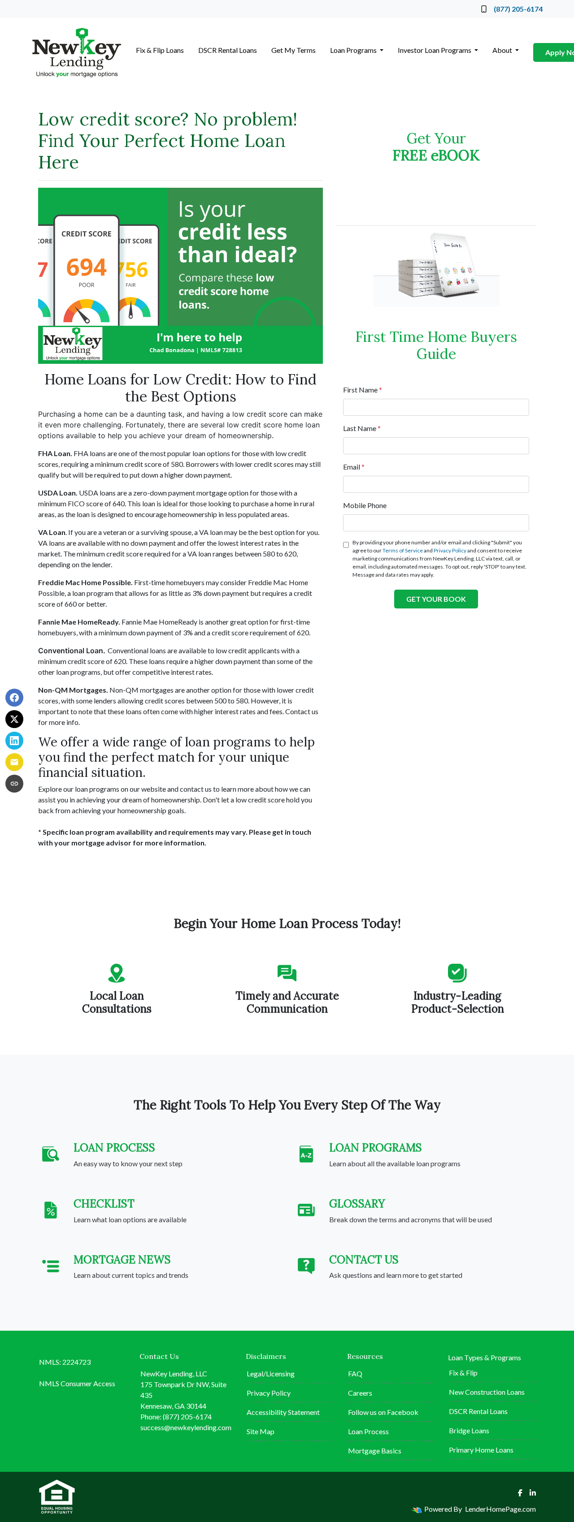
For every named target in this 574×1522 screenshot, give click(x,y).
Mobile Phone (365, 505)
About (502, 50)
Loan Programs (354, 50)
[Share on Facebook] (14, 698)
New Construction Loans (487, 1392)
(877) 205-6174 (518, 8)
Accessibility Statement (283, 1412)
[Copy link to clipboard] (14, 784)
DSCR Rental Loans (227, 50)
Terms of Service (403, 550)
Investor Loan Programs (435, 50)
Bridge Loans (469, 1430)
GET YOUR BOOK (436, 599)
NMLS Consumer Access (77, 1383)
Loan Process (368, 1431)
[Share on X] (14, 719)
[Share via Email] (14, 762)
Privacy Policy (450, 550)
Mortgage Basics (374, 1450)
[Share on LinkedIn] (14, 741)
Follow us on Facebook (383, 1412)
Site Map (260, 1431)
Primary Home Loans (481, 1449)
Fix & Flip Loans (160, 50)
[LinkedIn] (533, 1492)
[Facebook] (520, 1492)
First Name (362, 389)
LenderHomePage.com (500, 1509)
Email (354, 466)
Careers (360, 1392)
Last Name (362, 428)
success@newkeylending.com (185, 1427)
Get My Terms (293, 50)
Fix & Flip (463, 1372)
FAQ (355, 1373)
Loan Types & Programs (484, 1357)
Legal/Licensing (271, 1373)
